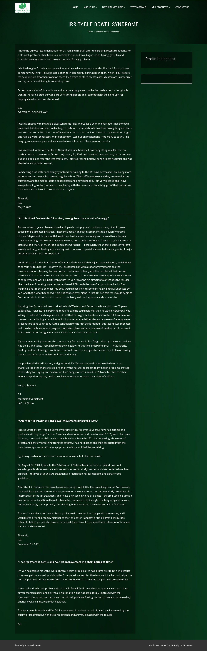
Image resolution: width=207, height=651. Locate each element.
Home (75, 7)
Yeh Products (160, 7)
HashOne (172, 645)
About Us (89, 7)
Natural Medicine (112, 7)
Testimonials (138, 7)
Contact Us (182, 7)
